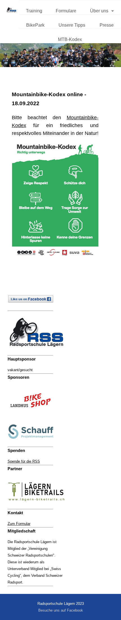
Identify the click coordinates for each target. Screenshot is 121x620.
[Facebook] (33, 307)
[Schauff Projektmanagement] (33, 443)
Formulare (66, 10)
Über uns (99, 10)
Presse (107, 25)
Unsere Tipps (72, 25)
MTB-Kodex (70, 39)
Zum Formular (19, 524)
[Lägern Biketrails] (39, 505)
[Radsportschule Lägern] (39, 352)
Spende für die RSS (24, 461)
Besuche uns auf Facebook (60, 610)
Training (34, 10)
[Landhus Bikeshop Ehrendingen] (33, 415)
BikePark (35, 25)
